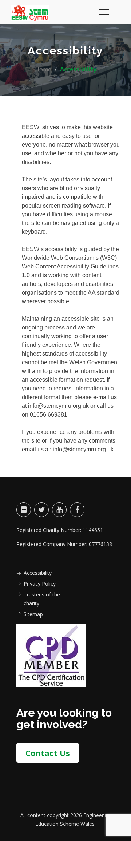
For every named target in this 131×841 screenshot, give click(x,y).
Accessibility (38, 572)
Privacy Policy (40, 583)
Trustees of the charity (42, 599)
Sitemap (33, 614)
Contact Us (47, 752)
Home (43, 69)
